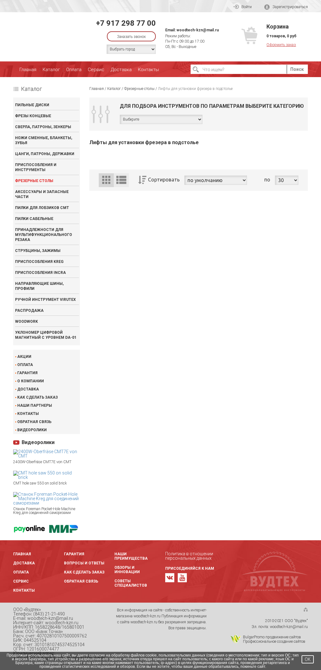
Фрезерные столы (34, 181)
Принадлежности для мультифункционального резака (43, 235)
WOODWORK (26, 321)
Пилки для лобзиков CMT (42, 208)
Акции (24, 357)
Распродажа (29, 310)
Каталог (51, 69)
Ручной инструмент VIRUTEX (45, 299)
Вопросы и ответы (84, 563)
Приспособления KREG (39, 261)
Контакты (148, 69)
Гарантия (27, 373)
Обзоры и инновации (127, 569)
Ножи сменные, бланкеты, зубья (43, 140)
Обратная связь (34, 422)
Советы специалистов (130, 583)
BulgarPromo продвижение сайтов (272, 637)
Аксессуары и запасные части (42, 194)
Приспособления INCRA (40, 272)
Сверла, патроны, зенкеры (43, 127)
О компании (30, 381)
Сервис (96, 69)
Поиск (297, 69)
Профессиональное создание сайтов (274, 641)
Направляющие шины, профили (39, 286)
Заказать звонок (131, 36)
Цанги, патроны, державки (44, 154)
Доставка (121, 69)
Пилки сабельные (34, 219)
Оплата (74, 69)
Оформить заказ (281, 45)
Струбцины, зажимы (38, 251)
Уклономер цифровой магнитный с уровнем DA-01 (45, 335)
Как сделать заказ (37, 397)
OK (308, 659)
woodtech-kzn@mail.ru (197, 30)
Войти (246, 7)
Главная (27, 69)
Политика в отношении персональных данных (189, 556)
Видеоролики (32, 430)
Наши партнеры (34, 405)
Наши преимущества (131, 556)
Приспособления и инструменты (35, 167)
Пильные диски (32, 105)
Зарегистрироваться (290, 7)
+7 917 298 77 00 (126, 23)
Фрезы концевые (33, 116)
